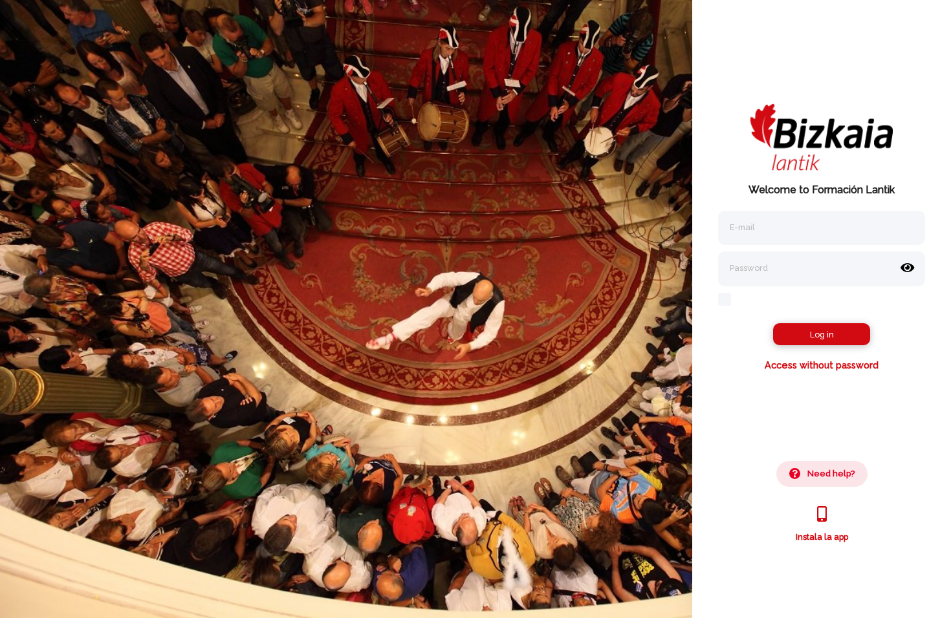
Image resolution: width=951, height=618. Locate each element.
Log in (822, 334)
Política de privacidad (824, 597)
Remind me (757, 299)
